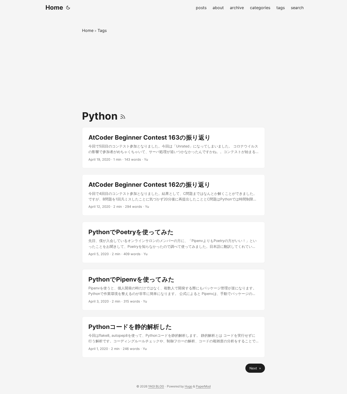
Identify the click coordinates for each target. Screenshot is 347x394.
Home (54, 7)
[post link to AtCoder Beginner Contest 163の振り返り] (173, 147)
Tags (102, 30)
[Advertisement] (173, 71)
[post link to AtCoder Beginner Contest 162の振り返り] (173, 195)
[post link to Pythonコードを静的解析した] (173, 337)
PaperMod (203, 386)
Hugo (188, 386)
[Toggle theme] (68, 7)
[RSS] (123, 116)
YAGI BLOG (156, 386)
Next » (255, 368)
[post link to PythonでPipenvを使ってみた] (173, 289)
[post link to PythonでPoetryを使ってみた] (173, 242)
